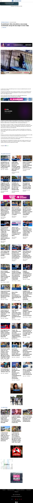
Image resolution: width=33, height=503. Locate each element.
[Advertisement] (16, 13)
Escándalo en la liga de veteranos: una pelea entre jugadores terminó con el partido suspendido (27, 211)
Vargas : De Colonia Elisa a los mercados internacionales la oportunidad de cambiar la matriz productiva (16, 334)
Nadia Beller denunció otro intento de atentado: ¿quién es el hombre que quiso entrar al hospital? (16, 166)
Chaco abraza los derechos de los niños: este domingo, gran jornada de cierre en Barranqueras (27, 254)
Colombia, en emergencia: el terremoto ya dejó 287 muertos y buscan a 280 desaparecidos (16, 186)
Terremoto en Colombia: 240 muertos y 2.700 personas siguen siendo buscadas (27, 185)
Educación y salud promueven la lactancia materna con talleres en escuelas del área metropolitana (16, 255)
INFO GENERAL (15, 224)
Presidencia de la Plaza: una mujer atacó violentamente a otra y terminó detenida (5, 419)
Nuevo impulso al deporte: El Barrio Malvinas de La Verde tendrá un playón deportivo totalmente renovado (5, 211)
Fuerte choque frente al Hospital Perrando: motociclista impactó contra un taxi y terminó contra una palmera (5, 275)
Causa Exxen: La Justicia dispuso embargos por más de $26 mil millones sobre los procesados (5, 313)
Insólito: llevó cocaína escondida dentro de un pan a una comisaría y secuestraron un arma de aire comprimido (16, 275)
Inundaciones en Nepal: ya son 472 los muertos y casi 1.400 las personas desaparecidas (5, 165)
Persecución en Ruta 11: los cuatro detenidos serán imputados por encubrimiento (27, 418)
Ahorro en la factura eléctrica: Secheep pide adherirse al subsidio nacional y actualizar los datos (16, 231)
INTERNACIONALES (5, 22)
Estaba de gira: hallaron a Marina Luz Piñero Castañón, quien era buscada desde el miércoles (16, 419)
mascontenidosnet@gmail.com (16, 496)
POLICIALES (14, 204)
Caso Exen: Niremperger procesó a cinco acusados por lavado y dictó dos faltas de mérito (16, 352)
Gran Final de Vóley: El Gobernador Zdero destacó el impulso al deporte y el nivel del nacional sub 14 (16, 314)
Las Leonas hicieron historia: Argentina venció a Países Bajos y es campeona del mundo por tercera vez (27, 231)
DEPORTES (25, 204)
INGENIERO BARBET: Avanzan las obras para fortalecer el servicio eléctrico (27, 312)
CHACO (2, 204)
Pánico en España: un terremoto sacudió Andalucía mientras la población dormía (27, 165)
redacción (4, 27)
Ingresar (16, 491)
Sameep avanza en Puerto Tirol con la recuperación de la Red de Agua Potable (27, 332)
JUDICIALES (14, 345)
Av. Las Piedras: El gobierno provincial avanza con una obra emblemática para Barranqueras (27, 352)
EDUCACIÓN (14, 248)
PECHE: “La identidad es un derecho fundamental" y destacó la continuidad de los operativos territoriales (16, 373)
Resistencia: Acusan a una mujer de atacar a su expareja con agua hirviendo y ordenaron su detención (5, 436)
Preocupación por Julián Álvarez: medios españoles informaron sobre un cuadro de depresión (5, 333)
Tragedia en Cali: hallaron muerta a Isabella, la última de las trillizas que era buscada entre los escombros (5, 186)
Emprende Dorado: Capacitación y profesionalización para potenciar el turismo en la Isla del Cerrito (5, 295)
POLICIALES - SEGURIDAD (14, 289)
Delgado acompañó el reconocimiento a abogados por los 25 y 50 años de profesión (27, 274)
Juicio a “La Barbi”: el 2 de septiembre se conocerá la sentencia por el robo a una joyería (27, 371)
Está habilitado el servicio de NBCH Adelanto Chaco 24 (5, 370)
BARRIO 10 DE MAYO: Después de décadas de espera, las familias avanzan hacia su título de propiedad (27, 295)
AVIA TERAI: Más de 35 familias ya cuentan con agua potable (5, 253)
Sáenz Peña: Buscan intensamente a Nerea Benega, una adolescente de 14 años (16, 296)
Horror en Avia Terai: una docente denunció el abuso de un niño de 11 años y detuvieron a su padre (16, 211)
